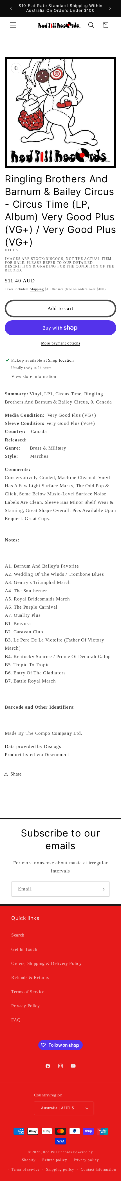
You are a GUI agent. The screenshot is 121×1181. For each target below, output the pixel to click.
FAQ (16, 1019)
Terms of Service (27, 991)
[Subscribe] (102, 889)
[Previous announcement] (11, 8)
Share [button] (15, 774)
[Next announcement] (110, 8)
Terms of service (26, 1169)
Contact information (98, 1169)
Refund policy (54, 1160)
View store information (33, 376)
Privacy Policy (25, 1005)
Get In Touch (24, 949)
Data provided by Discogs (33, 746)
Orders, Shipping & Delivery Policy (46, 963)
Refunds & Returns (30, 977)
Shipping (37, 289)
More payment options (60, 343)
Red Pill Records (57, 1152)
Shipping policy (60, 1169)
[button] (13, 25)
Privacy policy (86, 1160)
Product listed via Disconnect (37, 754)
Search (17, 935)
